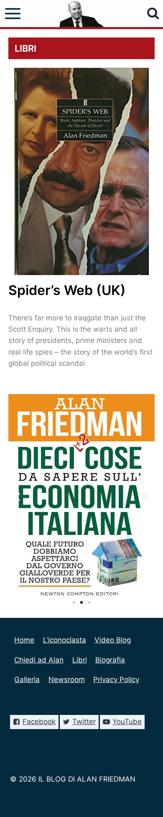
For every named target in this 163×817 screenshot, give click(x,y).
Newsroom (66, 679)
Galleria (27, 679)
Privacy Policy (116, 679)
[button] (74, 602)
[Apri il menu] (13, 13)
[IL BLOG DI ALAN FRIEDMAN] (81, 13)
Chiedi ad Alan (39, 660)
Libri (79, 660)
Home (24, 640)
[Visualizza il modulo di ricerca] (153, 13)
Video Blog (112, 640)
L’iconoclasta (64, 640)
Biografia (110, 660)
